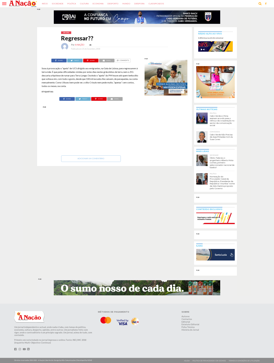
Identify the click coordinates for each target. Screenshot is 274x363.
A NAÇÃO (79, 46)
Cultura (84, 3)
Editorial (186, 323)
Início (45, 3)
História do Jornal (190, 331)
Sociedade (57, 3)
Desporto (112, 3)
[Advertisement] (91, 132)
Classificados (156, 3)
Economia (98, 3)
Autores (186, 318)
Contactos (187, 321)
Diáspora (139, 3)
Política (71, 3)
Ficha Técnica (188, 329)
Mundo (126, 3)
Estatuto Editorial (190, 326)
